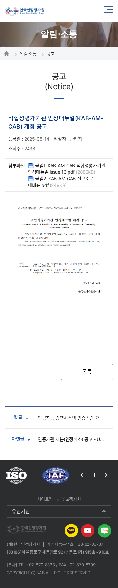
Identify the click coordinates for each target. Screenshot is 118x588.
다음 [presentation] (105, 475)
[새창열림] (16, 475)
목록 (86, 371)
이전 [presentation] (81, 475)
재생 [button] (93, 475)
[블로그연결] (104, 530)
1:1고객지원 (71, 499)
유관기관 (21, 511)
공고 (50, 53)
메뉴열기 (108, 11)
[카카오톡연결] (71, 530)
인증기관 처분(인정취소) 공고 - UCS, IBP (76, 439)
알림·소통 (28, 53)
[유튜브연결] (87, 530)
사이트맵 (44, 499)
